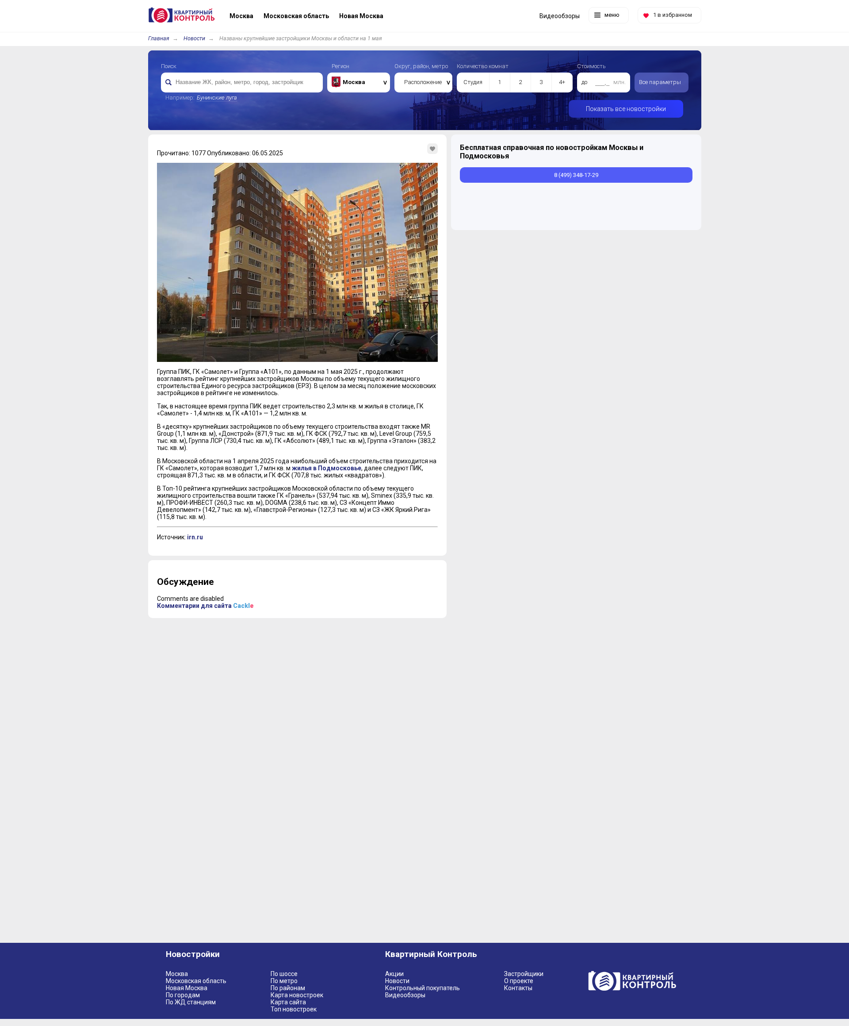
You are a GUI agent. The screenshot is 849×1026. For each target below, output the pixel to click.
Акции (394, 973)
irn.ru (195, 537)
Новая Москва (186, 987)
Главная (158, 38)
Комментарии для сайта (205, 605)
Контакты (518, 987)
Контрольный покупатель (422, 987)
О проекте (518, 980)
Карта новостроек (297, 995)
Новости (194, 38)
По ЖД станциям (191, 1002)
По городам (183, 995)
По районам (288, 987)
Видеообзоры (405, 995)
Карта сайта (288, 1002)
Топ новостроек (294, 1009)
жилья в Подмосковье (326, 468)
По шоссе (284, 973)
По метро (284, 980)
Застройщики (523, 973)
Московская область (196, 980)
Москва (177, 973)
